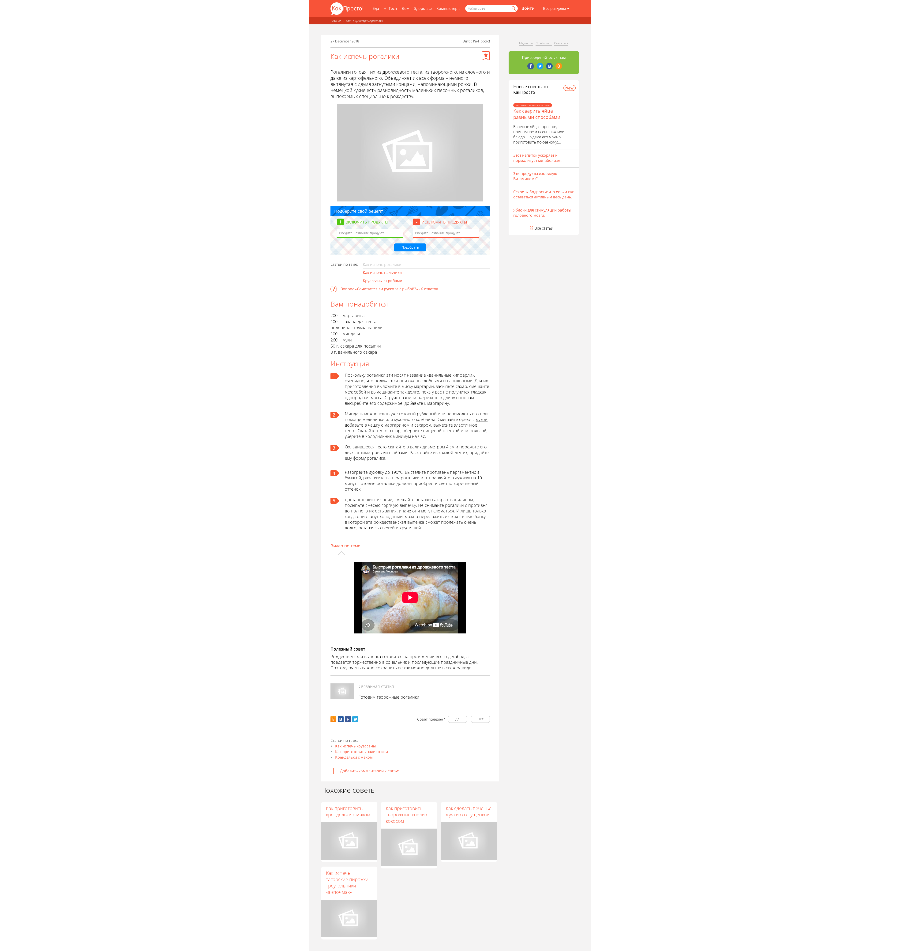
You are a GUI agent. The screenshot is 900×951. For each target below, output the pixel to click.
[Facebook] (530, 66)
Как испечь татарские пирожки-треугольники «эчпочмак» (348, 882)
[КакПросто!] (346, 8)
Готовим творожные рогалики (389, 697)
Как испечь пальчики (382, 272)
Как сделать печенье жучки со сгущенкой (468, 811)
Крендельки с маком (354, 757)
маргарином (396, 425)
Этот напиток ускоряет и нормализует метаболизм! (537, 158)
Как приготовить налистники (361, 751)
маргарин (424, 386)
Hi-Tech (390, 8)
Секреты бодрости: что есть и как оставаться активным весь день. (543, 194)
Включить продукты (367, 222)
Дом (405, 8)
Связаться (561, 43)
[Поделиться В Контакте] (341, 719)
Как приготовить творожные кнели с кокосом (407, 814)
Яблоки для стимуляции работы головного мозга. (542, 213)
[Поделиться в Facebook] (348, 719)
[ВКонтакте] (549, 66)
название (416, 375)
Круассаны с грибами (382, 280)
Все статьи (544, 228)
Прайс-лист (544, 43)
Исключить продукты (444, 222)
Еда (376, 8)
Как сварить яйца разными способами (536, 114)
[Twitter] (540, 66)
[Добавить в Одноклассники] (333, 719)
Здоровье (423, 8)
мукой (482, 419)
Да (457, 719)
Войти (528, 8)
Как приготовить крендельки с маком (348, 811)
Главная (336, 21)
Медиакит (526, 43)
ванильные (440, 375)
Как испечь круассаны (355, 746)
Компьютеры (448, 8)
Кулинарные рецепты (369, 21)
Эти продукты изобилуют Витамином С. (536, 176)
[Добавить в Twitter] (355, 719)
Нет (481, 719)
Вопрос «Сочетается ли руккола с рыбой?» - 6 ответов (389, 289)
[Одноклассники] (558, 66)
